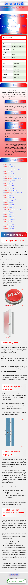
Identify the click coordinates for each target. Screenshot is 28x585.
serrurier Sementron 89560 (9, 219)
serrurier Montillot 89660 (8, 217)
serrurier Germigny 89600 (8, 228)
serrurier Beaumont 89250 (9, 166)
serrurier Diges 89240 (8, 171)
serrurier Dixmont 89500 (8, 185)
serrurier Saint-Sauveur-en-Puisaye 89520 (12, 209)
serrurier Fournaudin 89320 (9, 205)
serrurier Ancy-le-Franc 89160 (9, 180)
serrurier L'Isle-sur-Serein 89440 (10, 230)
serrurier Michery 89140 (8, 207)
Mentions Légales (14, 583)
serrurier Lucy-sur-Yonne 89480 (10, 190)
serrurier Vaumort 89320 (8, 183)
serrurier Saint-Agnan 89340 (9, 176)
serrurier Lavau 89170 (8, 223)
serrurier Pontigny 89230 (8, 226)
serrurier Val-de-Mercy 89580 (9, 188)
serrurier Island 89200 (8, 212)
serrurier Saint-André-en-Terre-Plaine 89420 (12, 192)
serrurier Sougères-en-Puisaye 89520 (11, 199)
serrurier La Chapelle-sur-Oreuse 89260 (11, 169)
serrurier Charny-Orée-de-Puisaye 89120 (12, 175)
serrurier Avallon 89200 (8, 168)
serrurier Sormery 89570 (8, 204)
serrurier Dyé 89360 (7, 221)
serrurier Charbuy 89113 (8, 200)
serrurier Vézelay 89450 (8, 197)
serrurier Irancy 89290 (8, 211)
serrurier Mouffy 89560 (8, 202)
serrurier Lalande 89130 (8, 214)
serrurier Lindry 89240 (8, 164)
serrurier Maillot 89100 (8, 181)
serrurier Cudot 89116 (8, 195)
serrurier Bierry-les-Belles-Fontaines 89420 (12, 178)
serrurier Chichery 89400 (8, 193)
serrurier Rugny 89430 (8, 187)
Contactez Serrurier (17, 581)
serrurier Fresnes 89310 (8, 216)
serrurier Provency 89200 (8, 173)
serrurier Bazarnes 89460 (8, 224)
